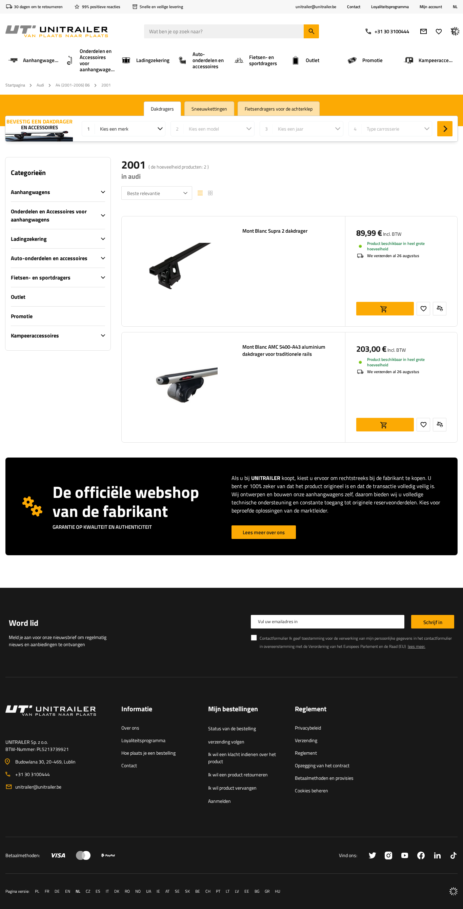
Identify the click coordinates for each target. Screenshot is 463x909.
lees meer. (416, 646)
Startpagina (15, 85)
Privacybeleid (308, 727)
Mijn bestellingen (233, 709)
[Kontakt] (57, 718)
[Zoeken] (311, 31)
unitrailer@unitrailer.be (38, 786)
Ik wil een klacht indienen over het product (242, 758)
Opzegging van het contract (322, 765)
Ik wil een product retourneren (238, 774)
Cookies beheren (311, 790)
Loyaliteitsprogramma (390, 6)
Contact (353, 6)
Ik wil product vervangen (232, 787)
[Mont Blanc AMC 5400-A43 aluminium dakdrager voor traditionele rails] (177, 387)
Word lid (23, 622)
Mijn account (431, 6)
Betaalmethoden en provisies (324, 777)
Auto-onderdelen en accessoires (49, 258)
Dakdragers (162, 108)
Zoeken (444, 128)
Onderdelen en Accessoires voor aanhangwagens (49, 215)
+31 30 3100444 (392, 31)
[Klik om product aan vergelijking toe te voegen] (439, 308)
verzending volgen (226, 741)
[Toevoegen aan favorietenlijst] (423, 308)
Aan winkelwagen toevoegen (385, 308)
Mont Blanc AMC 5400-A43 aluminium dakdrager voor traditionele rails (283, 350)
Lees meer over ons (264, 532)
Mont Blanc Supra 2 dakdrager (274, 231)
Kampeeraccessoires (35, 335)
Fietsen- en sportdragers (41, 277)
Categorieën (28, 172)
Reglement (306, 752)
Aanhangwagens (30, 192)
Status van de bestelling (232, 728)
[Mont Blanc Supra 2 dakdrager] (177, 271)
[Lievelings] (438, 31)
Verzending (306, 740)
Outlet (18, 297)
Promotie (22, 316)
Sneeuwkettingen (209, 108)
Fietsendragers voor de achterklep (279, 108)
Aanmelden (219, 801)
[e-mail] (423, 31)
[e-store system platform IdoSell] (453, 891)
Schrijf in (432, 622)
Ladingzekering (29, 239)
